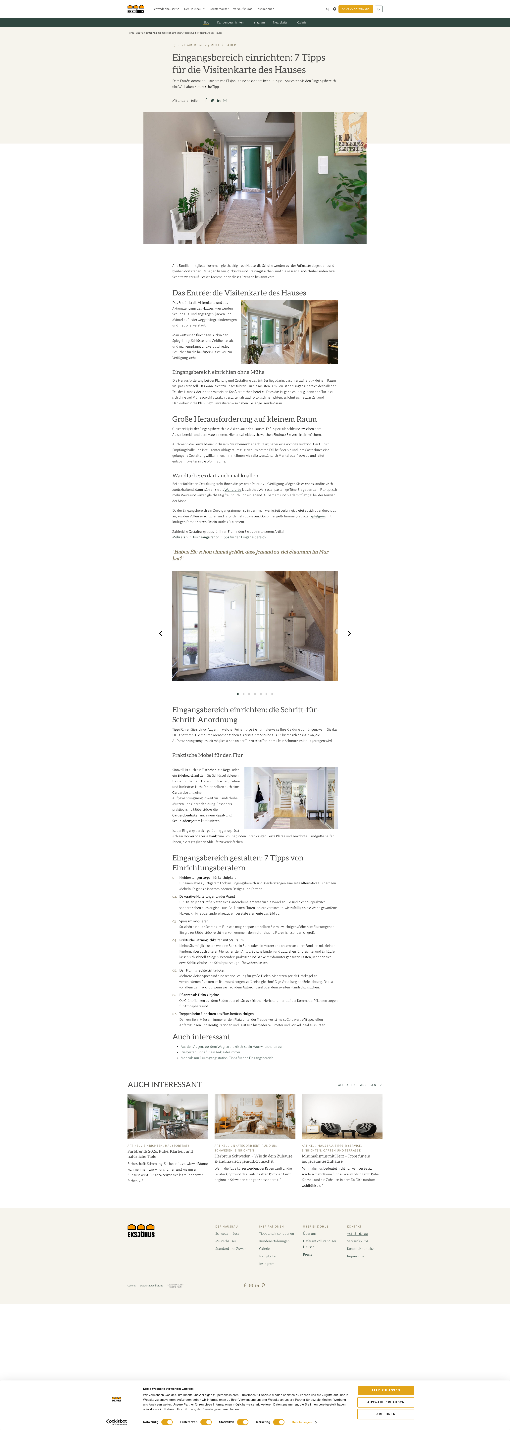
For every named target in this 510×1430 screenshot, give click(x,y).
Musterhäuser (219, 9)
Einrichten (147, 32)
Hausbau (325, 1145)
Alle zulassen (386, 1390)
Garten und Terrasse (342, 1150)
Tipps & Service (348, 1145)
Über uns (309, 1233)
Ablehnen (385, 1414)
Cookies (132, 1285)
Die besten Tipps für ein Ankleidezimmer (210, 1052)
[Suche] (328, 9)
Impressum (355, 1256)
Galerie (302, 22)
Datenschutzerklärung (151, 1285)
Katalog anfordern (356, 9)
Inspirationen (265, 9)
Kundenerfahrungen (274, 1241)
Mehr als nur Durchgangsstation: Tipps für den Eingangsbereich (219, 537)
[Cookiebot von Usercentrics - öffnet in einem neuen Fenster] (116, 1422)
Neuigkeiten (281, 22)
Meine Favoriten (378, 9)
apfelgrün (317, 516)
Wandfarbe (233, 490)
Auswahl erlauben (386, 1402)
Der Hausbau (193, 9)
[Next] (349, 633)
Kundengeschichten (230, 22)
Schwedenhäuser (164, 9)
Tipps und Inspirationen (276, 1233)
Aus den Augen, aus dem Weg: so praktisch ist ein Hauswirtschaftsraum (232, 1047)
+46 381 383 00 (357, 1233)
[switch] (206, 1422)
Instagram (258, 22)
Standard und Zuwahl (231, 1249)
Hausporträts (177, 1145)
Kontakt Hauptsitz (360, 1249)
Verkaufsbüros (242, 9)
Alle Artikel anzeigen (357, 1085)
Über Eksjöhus (316, 1226)
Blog (206, 22)
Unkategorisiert (245, 1145)
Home (131, 32)
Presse (308, 1254)
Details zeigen (302, 1422)
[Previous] (161, 633)
